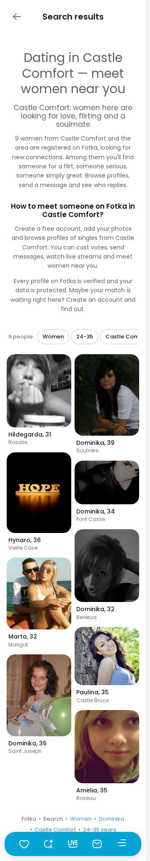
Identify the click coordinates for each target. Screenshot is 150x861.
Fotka (29, 819)
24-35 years (99, 830)
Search (53, 819)
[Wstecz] (16, 16)
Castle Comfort (55, 830)
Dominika (111, 819)
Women (81, 819)
